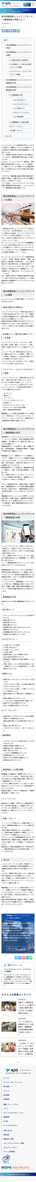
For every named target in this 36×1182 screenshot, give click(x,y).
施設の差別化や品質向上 (19, 60)
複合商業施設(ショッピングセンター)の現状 (19, 46)
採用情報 (6, 1099)
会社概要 (6, 1095)
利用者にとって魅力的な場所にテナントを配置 (20, 65)
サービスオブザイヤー (10, 1125)
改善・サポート (16, 130)
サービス (6, 1078)
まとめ (8, 136)
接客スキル (19, 108)
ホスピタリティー (21, 104)
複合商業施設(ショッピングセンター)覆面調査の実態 (19, 88)
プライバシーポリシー (10, 1147)
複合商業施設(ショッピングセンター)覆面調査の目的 (19, 81)
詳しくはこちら (13, 948)
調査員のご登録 (8, 1139)
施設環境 (18, 116)
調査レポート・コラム (14, 10)
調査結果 (6, 1117)
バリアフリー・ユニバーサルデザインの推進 (20, 72)
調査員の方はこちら (27, 4)
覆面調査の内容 (16, 95)
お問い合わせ (7, 1130)
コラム (5, 1108)
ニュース (6, 1091)
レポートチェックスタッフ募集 (13, 1143)
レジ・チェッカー (21, 112)
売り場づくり (20, 100)
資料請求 (6, 1135)
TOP (5, 10)
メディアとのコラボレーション (13, 1113)
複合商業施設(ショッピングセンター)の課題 (19, 53)
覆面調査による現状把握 (19, 122)
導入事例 (6, 1086)
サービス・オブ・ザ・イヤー (13, 1082)
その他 (5, 1121)
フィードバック (16, 126)
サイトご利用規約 (9, 1151)
